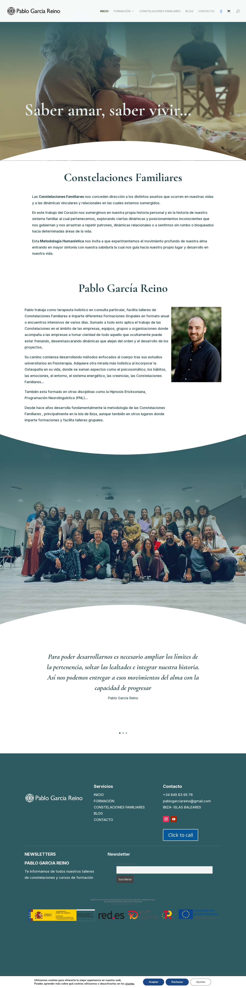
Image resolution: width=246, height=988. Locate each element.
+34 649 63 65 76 (178, 795)
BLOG (189, 11)
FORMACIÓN (122, 11)
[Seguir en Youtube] (174, 819)
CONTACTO (206, 11)
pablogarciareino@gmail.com (187, 801)
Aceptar (153, 982)
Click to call (180, 835)
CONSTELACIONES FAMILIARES (159, 11)
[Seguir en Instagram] (166, 819)
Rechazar (177, 982)
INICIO (104, 11)
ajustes (129, 983)
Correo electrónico (127, 864)
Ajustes (200, 982)
